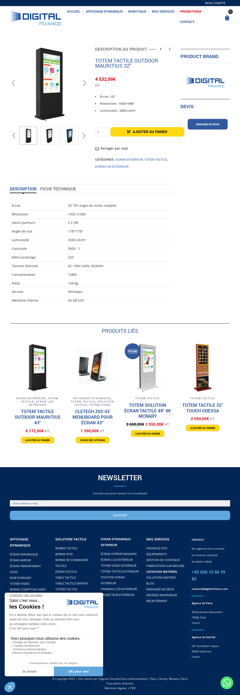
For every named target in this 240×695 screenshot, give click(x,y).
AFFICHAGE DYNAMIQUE (92, 398)
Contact (187, 21)
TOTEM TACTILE (155, 159)
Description (23, 189)
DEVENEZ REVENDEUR (161, 595)
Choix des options (92, 440)
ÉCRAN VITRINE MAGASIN (119, 554)
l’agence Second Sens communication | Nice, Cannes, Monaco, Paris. (143, 679)
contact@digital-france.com (210, 589)
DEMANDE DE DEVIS (160, 589)
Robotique (137, 11)
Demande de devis (207, 124)
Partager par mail (114, 148)
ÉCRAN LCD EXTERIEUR (117, 560)
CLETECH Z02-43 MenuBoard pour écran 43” (92, 416)
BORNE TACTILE (66, 548)
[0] (227, 18)
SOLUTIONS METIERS (161, 577)
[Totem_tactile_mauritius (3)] (28, 135)
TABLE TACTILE (65, 577)
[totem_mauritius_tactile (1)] (70, 135)
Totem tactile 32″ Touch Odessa (202, 408)
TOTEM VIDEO (100, 405)
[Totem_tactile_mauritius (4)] (49, 135)
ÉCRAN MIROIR (20, 560)
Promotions (190, 11)
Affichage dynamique (104, 11)
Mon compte (215, 3)
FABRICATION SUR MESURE (165, 566)
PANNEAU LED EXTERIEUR (119, 589)
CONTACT (198, 539)
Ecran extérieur (129, 159)
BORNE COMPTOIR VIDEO (28, 589)
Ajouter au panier (150, 131)
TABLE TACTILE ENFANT (71, 583)
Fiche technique (58, 189)
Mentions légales (116, 688)
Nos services (163, 11)
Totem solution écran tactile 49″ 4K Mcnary (147, 410)
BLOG (150, 583)
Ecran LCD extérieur (112, 166)
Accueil (73, 11)
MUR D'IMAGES (20, 578)
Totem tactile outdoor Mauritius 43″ (37, 416)
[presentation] (13, 83)
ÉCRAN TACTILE (66, 571)
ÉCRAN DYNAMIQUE (24, 554)
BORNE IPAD (64, 554)
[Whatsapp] (227, 683)
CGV (132, 688)
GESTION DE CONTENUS (163, 560)
